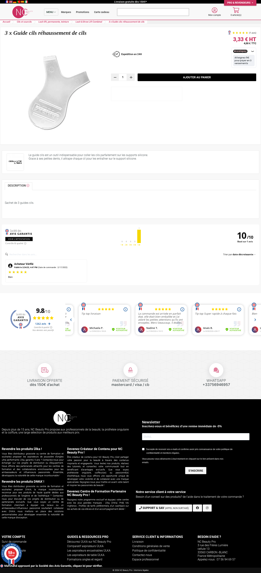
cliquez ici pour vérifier (87, 565)
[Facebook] (197, 508)
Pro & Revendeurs (239, 2)
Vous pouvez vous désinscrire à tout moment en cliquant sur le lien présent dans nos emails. (182, 461)
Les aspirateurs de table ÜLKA (85, 555)
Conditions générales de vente (151, 546)
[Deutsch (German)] (15, 1)
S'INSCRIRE (195, 470)
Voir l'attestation (19, 239)
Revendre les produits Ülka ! (22, 449)
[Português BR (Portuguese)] (19, 1)
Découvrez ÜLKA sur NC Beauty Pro (89, 541)
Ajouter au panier (197, 77)
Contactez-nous (142, 555)
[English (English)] (11, 1)
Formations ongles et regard (84, 559)
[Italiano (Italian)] (26, 1)
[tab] (18, 186)
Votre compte (13, 537)
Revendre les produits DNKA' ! (23, 481)
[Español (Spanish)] (23, 1)
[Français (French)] (7, 1)
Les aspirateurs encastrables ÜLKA (88, 550)
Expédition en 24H (131, 54)
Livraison (138, 541)
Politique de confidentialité (148, 550)
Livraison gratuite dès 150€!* (130, 1)
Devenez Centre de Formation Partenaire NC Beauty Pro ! (96, 493)
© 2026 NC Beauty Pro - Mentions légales (131, 570)
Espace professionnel (145, 559)
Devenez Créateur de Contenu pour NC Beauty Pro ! (95, 450)
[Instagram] (207, 508)
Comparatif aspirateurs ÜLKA (85, 546)
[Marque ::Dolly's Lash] (15, 162)
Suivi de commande (14, 541)
